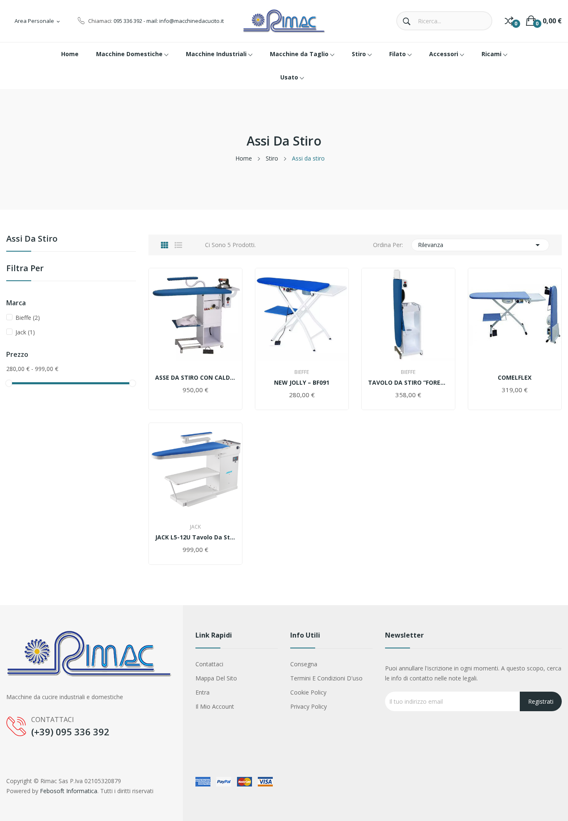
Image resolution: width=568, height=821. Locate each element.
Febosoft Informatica (68, 791)
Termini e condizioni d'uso (326, 678)
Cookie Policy (308, 692)
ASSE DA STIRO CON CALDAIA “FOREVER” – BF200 (195, 377)
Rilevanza (480, 245)
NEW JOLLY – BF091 (301, 382)
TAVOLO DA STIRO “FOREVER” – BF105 (408, 382)
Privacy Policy (308, 706)
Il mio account (214, 706)
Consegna (303, 664)
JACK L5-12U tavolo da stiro (195, 537)
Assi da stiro (31, 239)
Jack (25, 332)
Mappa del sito (216, 678)
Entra (202, 692)
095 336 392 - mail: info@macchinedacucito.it (169, 21)
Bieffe (27, 317)
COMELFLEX (514, 377)
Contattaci (209, 664)
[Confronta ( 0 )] (509, 20)
